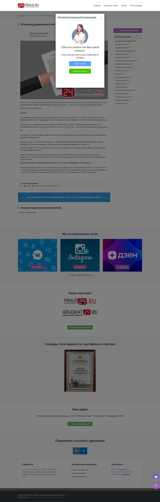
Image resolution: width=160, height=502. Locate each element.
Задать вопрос (80, 64)
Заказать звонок (80, 71)
